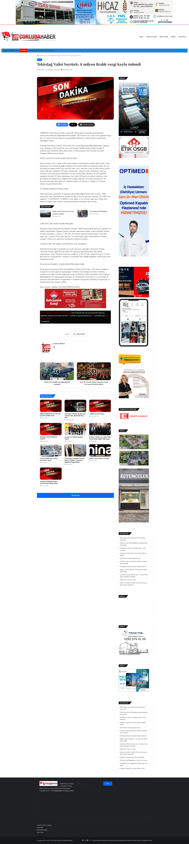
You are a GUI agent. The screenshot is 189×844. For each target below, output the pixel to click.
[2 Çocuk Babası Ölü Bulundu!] (82, 213)
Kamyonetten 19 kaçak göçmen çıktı (130, 558)
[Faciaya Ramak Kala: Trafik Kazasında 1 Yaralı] (51, 450)
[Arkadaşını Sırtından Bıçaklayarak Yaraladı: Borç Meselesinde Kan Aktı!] (75, 406)
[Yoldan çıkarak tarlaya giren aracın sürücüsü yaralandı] (45, 213)
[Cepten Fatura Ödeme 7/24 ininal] (100, 450)
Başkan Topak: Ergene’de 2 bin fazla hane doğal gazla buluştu (44, 50)
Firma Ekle (181, 36)
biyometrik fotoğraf (42, 830)
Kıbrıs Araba (40, 832)
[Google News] (79, 334)
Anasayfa (40, 55)
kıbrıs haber (40, 827)
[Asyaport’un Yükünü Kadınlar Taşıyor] (75, 429)
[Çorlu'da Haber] (28, 36)
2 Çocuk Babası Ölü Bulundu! (98, 211)
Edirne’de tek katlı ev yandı (127, 580)
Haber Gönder (164, 36)
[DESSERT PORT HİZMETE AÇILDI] (51, 429)
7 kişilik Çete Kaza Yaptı (96, 414)
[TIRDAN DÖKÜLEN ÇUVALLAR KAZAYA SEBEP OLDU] (51, 406)
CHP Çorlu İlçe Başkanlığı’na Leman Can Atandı (133, 760)
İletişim (173, 36)
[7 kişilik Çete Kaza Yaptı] (100, 406)
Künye (142, 36)
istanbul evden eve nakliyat (44, 825)
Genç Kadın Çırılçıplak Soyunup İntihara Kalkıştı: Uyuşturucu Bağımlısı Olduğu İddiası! (74, 460)
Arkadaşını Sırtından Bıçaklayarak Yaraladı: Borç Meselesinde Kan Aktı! (75, 415)
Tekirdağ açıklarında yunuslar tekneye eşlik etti (133, 566)
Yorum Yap (75, 495)
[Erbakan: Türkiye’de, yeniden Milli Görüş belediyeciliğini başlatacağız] (100, 429)
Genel (45, 55)
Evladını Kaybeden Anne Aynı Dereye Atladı (132, 768)
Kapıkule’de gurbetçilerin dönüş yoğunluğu (132, 757)
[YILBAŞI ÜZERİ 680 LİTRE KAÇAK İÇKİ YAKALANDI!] (51, 474)
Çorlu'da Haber (59, 344)
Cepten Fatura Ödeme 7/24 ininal (99, 458)
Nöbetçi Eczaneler (151, 36)
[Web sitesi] (54, 347)
